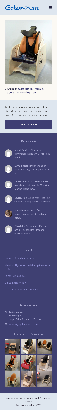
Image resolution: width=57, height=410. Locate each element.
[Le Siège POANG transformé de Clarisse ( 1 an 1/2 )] (28, 362)
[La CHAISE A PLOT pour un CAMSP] (12, 362)
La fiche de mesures (15, 275)
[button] (50, 7)
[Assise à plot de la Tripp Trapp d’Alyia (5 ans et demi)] (12, 346)
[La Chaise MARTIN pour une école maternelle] (44, 378)
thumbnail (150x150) (26, 92)
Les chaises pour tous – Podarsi (21, 289)
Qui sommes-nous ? (15, 282)
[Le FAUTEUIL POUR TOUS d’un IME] (44, 362)
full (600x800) (25, 88)
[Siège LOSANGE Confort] (12, 378)
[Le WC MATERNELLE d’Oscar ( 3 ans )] (28, 346)
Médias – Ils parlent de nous (19, 258)
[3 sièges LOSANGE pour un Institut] (44, 346)
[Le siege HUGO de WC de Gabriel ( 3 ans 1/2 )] (28, 378)
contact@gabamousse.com (23, 324)
